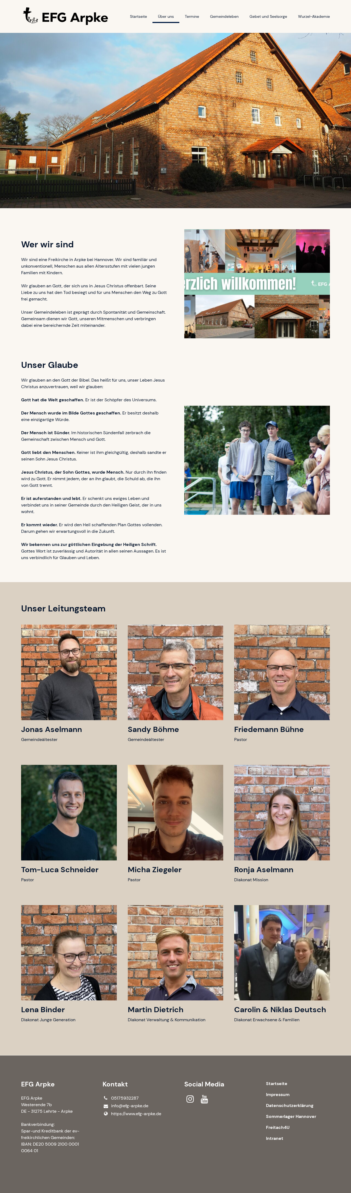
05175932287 (125, 1098)
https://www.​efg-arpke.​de (136, 1114)
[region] (175, 829)
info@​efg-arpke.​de (129, 1106)
